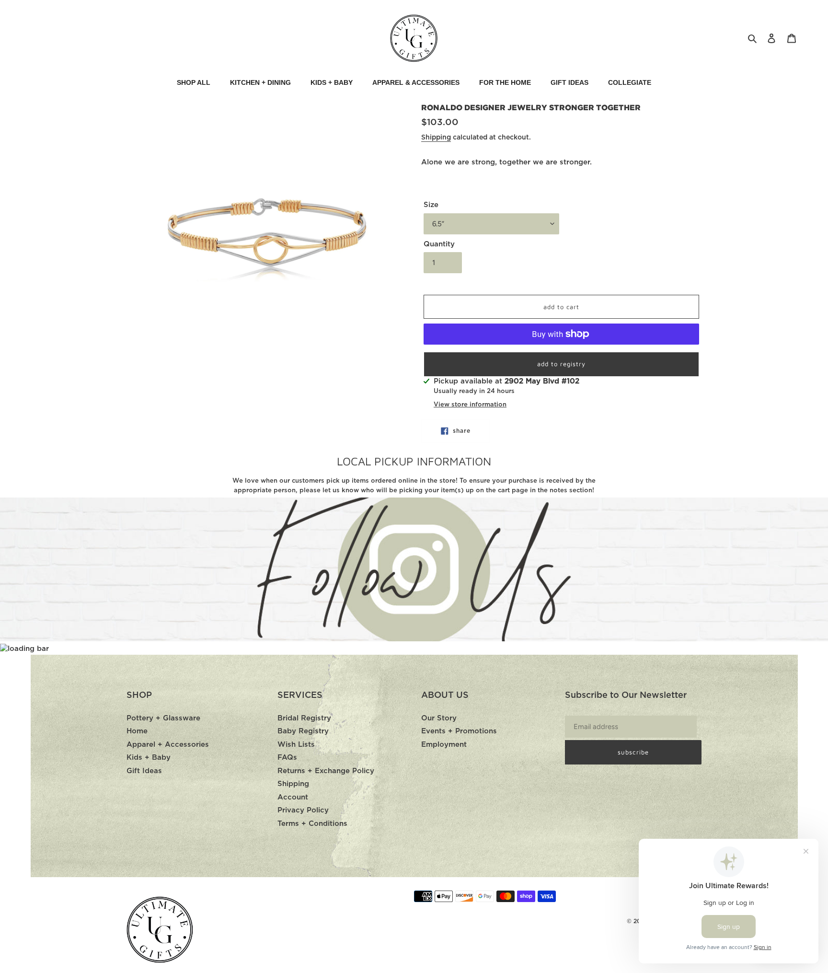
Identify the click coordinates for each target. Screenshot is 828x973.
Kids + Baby (148, 757)
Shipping (436, 137)
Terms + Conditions (312, 823)
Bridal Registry (304, 718)
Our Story (439, 718)
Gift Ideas (144, 771)
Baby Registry (303, 731)
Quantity (439, 244)
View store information (470, 405)
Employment (444, 744)
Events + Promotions (459, 731)
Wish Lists (296, 744)
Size (431, 204)
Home (137, 731)
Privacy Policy (303, 810)
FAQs (287, 757)
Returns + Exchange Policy (325, 771)
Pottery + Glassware (163, 718)
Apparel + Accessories (167, 744)
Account (292, 797)
